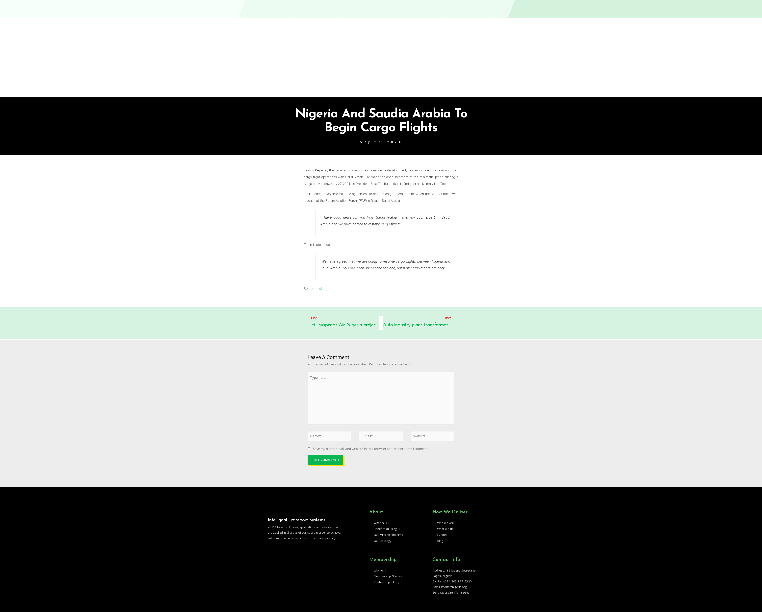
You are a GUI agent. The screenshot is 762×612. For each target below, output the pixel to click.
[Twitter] (269, 548)
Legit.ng (321, 289)
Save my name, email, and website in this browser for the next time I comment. (371, 449)
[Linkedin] (278, 548)
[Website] (432, 436)
